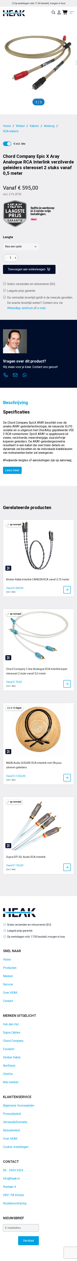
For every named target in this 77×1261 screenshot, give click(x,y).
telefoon (27, 308)
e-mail (41, 308)
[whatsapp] (24, 375)
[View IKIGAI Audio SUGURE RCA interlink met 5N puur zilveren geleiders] (67, 777)
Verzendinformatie (15, 1122)
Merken (8, 976)
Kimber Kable (12, 1057)
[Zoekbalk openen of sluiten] (53, 12)
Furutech (8, 1049)
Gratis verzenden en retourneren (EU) (40, 3)
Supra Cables (11, 1032)
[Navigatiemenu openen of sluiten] (72, 12)
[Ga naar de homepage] (14, 13)
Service (8, 984)
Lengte (8, 237)
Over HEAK (10, 992)
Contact (8, 1001)
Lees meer (12, 470)
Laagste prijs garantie (21, 291)
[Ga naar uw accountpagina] (59, 12)
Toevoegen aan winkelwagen (26, 269)
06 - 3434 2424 (13, 1170)
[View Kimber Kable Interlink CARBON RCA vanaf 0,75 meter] (67, 590)
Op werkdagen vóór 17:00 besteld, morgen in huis (36, 936)
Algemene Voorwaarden (18, 1105)
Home (7, 959)
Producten (9, 968)
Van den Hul (11, 1024)
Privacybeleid (12, 1114)
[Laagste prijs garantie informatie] (15, 213)
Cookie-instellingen (15, 1147)
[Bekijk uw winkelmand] (65, 12)
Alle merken (11, 1082)
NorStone (9, 1065)
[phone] (6, 375)
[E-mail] (15, 375)
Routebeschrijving (14, 1203)
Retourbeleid (11, 1130)
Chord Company (13, 1041)
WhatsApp (14, 308)
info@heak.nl (11, 1178)
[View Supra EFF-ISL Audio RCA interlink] (67, 867)
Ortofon (8, 1074)
